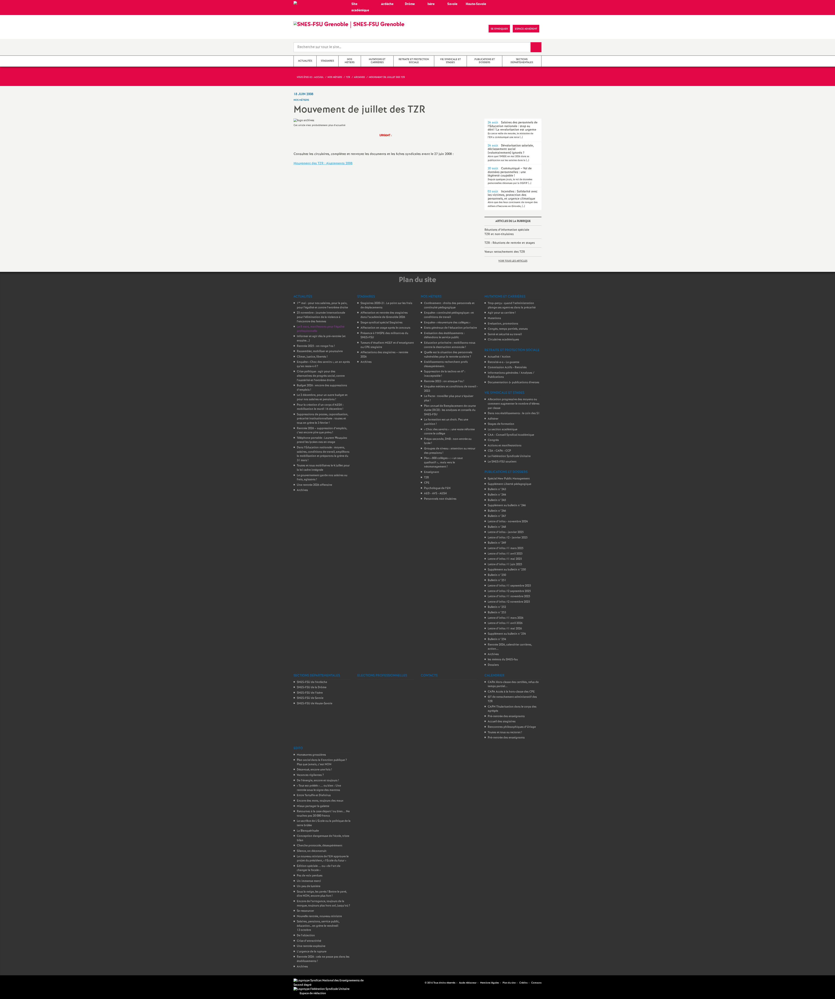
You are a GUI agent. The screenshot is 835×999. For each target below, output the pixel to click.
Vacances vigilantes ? (310, 775)
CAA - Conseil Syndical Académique (511, 435)
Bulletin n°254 (497, 639)
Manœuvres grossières (311, 755)
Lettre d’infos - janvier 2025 (506, 532)
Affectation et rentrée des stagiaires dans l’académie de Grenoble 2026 (384, 315)
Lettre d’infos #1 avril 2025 (505, 554)
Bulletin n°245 (497, 500)
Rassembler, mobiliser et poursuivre (320, 351)
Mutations (494, 318)
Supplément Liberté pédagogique (509, 484)
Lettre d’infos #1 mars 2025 (505, 548)
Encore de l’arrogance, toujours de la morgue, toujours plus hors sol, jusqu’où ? (323, 903)
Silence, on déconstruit (311, 851)
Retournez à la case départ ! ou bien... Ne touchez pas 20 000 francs (323, 813)
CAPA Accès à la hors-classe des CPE (511, 692)
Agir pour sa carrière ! (502, 313)
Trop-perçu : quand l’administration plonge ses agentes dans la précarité (512, 305)
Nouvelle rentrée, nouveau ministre (319, 916)
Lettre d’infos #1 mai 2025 (505, 559)
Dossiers (493, 665)
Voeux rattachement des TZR (504, 252)
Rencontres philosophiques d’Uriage (512, 727)
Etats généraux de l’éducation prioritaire (450, 328)
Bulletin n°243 (497, 489)
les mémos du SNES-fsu (503, 660)
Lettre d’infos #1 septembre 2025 (509, 586)
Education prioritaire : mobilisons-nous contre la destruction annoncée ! (449, 345)
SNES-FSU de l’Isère (310, 693)
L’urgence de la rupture (311, 952)
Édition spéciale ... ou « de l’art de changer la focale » (318, 868)
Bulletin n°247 (497, 516)
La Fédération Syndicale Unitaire (509, 456)
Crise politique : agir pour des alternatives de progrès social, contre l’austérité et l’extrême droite (321, 376)
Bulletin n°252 (497, 607)
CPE (426, 483)
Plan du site (509, 983)
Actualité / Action (499, 357)
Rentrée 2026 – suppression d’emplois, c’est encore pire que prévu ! (322, 430)
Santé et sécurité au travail (505, 334)
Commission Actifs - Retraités (507, 367)
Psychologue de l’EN (437, 488)
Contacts (536, 983)
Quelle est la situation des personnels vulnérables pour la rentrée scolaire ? (448, 354)
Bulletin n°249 (497, 543)
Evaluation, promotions (503, 324)
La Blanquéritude (308, 831)
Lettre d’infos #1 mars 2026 (505, 618)
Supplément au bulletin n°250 (507, 570)
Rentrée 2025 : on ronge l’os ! (316, 346)
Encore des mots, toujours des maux (320, 801)
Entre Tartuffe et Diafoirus (314, 795)
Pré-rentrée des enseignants (506, 716)
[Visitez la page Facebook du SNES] (422, 982)
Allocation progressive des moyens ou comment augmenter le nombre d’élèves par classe (513, 403)
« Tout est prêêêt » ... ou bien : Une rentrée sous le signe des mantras (319, 788)
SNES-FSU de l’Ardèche (312, 682)
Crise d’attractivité (309, 941)
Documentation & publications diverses (513, 382)
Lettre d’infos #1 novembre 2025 (509, 596)
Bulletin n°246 (497, 511)
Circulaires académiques (503, 340)
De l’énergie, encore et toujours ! (318, 781)
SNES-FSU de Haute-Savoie (314, 703)
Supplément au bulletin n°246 (507, 505)
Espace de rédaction (313, 993)
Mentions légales (489, 983)
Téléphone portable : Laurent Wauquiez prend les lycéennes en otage (322, 440)
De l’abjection (306, 935)
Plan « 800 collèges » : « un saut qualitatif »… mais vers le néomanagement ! (443, 462)
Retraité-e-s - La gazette (503, 362)
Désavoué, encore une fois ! (314, 770)
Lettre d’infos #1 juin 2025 (505, 564)
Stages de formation (501, 424)
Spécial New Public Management (509, 479)
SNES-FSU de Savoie (310, 698)
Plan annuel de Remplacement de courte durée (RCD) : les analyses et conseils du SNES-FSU (450, 410)
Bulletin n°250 (497, 575)
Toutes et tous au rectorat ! (505, 732)
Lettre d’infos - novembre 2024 (508, 522)
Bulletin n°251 (497, 580)
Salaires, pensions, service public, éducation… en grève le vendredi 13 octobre (318, 926)
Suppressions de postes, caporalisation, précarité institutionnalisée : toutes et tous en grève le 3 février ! (322, 418)
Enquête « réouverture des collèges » (447, 323)
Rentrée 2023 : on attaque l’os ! (444, 381)
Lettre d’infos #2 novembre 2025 (509, 602)
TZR (426, 478)
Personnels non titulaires (440, 499)
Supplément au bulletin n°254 (507, 634)
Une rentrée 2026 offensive (314, 485)
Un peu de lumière (308, 886)
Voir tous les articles (512, 261)
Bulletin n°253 (497, 612)
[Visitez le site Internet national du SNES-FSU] (330, 983)
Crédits (523, 983)
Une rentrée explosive (311, 946)
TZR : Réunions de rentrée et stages (509, 243)
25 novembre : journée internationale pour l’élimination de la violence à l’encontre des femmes (321, 317)
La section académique (502, 429)
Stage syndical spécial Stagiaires (381, 323)
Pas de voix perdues (309, 876)
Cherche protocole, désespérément (319, 846)
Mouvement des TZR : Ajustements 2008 (323, 163)
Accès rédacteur (467, 983)
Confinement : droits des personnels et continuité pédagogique (449, 305)
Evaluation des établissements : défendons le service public (444, 335)
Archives (302, 490)
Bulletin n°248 (497, 527)
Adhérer (493, 419)
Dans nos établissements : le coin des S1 (514, 413)
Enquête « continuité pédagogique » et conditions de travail (449, 315)
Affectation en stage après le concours (385, 328)
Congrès (493, 440)
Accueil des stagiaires (502, 722)
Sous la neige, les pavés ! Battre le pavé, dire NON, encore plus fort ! (322, 894)
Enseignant (431, 472)
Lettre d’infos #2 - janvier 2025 (508, 538)
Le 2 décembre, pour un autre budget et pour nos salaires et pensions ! (322, 397)
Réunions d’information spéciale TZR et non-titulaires (506, 232)
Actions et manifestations (504, 446)
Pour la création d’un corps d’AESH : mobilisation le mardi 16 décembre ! (320, 407)
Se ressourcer (305, 911)
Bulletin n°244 (497, 495)
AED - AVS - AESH (435, 493)
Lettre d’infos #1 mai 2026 (505, 629)
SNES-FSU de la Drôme (311, 687)
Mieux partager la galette (313, 806)
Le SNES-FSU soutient (502, 462)
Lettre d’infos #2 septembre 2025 (509, 591)
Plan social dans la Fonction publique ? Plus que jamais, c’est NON (322, 762)
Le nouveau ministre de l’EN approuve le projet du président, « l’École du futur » (323, 858)
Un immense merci (309, 881)
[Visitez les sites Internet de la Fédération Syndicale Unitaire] (321, 989)
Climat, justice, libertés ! (312, 357)
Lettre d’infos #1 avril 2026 (505, 623)
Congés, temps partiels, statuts (508, 329)
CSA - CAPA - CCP (499, 451)
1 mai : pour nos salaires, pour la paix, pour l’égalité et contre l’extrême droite (322, 305)
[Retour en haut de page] (16, 982)
